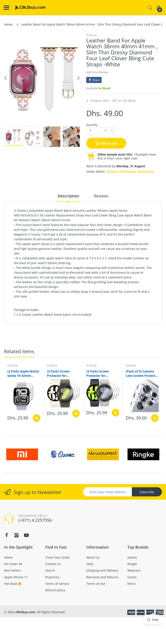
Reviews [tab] (101, 195)
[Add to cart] (36, 418)
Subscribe (147, 492)
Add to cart (109, 143)
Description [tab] (68, 195)
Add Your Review (97, 72)
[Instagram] (16, 535)
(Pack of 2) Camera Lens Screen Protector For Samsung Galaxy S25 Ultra (142, 373)
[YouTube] (26, 535)
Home (8, 24)
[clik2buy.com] (30, 7)
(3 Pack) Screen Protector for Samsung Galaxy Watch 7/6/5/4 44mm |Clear (102, 373)
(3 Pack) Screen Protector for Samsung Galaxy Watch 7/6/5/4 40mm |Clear (62, 373)
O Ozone (91, 35)
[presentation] (6, 454)
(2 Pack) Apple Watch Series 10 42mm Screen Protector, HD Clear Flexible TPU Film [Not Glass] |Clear (23, 373)
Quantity (92, 125)
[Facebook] (6, 535)
